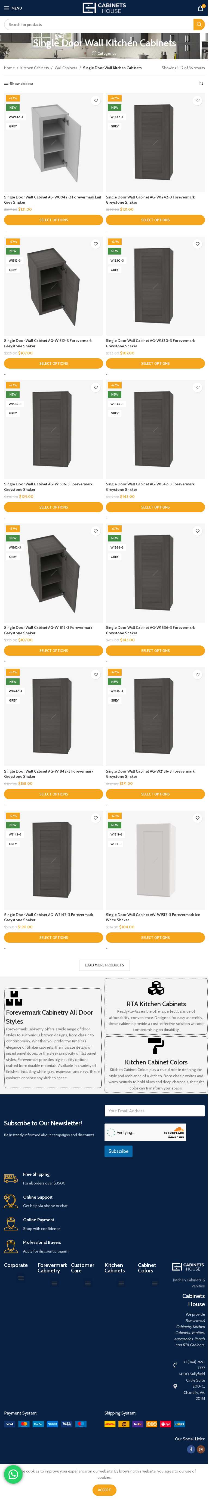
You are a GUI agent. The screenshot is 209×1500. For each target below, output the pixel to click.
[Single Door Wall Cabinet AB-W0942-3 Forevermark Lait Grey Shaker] (53, 142)
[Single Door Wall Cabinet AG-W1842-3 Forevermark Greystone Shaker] (53, 716)
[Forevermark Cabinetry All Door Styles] (14, 998)
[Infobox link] (104, 1179)
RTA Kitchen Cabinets (156, 1004)
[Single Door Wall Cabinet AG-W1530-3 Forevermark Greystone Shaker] (155, 286)
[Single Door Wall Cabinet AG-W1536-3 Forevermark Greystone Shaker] (53, 429)
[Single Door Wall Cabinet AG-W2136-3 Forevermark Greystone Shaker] (155, 716)
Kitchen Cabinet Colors (156, 1062)
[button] (20, 1277)
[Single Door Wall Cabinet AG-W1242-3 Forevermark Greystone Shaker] (155, 142)
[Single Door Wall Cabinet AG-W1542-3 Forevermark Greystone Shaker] (155, 429)
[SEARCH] (199, 24)
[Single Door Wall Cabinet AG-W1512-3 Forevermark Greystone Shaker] (53, 286)
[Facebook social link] (191, 1449)
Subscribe (118, 1151)
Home (9, 67)
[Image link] (45, 1423)
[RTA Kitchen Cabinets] (156, 988)
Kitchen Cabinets (34, 67)
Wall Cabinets (66, 67)
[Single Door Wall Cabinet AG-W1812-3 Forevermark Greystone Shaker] (53, 573)
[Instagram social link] (201, 1449)
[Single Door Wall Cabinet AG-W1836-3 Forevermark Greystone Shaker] (155, 573)
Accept (104, 1490)
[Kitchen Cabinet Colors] (156, 1046)
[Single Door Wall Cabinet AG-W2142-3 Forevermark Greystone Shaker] (53, 860)
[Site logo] (104, 7)
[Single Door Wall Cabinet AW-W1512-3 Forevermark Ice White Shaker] (155, 860)
